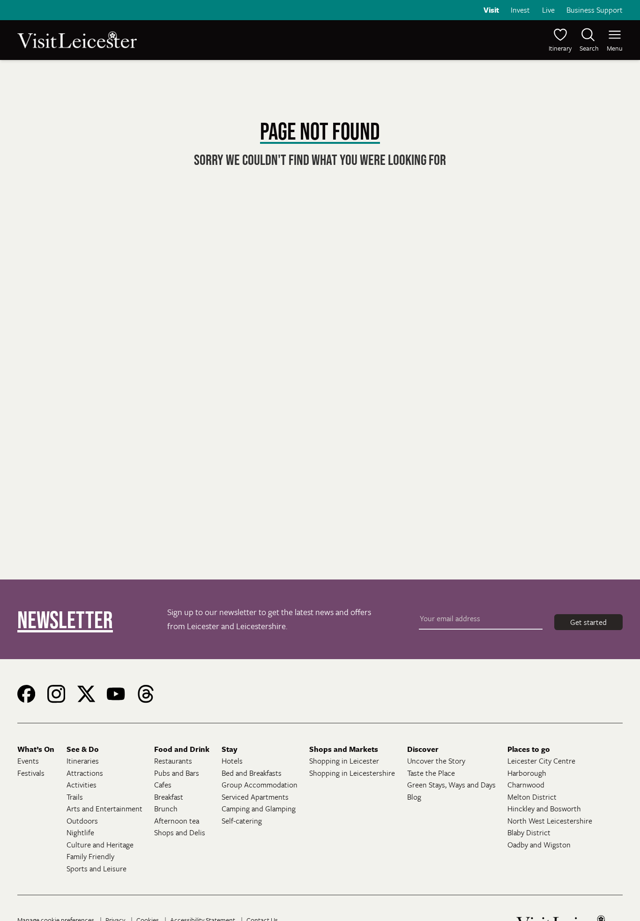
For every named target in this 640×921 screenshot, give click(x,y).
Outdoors (82, 820)
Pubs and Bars (176, 773)
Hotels (232, 760)
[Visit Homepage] (167, 40)
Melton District (532, 796)
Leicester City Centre (541, 760)
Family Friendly (90, 856)
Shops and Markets (343, 749)
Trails (75, 796)
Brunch (166, 808)
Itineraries (83, 760)
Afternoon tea (176, 820)
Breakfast (168, 796)
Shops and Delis (179, 832)
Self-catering (242, 820)
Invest (520, 9)
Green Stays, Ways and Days (451, 784)
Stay (230, 749)
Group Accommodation (260, 784)
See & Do (83, 749)
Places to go (528, 749)
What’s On (35, 749)
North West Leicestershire (549, 820)
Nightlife (80, 832)
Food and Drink (181, 749)
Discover (423, 749)
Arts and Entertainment (104, 808)
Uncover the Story (436, 760)
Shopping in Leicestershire (352, 773)
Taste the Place (431, 773)
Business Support (594, 9)
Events (28, 760)
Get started (588, 622)
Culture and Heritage (100, 844)
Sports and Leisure (97, 868)
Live (548, 9)
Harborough (526, 773)
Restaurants (173, 760)
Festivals (31, 773)
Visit (491, 9)
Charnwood (525, 784)
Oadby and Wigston (539, 844)
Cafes (162, 784)
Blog (414, 796)
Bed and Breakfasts (252, 773)
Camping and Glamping (259, 808)
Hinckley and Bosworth (544, 808)
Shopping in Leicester (344, 760)
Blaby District (529, 832)
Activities (82, 784)
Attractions (85, 773)
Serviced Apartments (255, 796)
